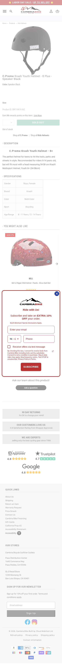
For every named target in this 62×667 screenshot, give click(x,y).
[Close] (56, 293)
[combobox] (14, 339)
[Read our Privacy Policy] (53, 351)
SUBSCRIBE (31, 366)
